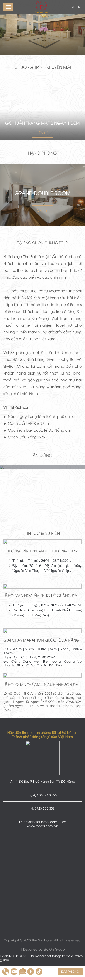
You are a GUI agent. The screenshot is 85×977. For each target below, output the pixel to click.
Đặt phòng (70, 971)
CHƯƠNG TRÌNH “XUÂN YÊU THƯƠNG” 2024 (40, 550)
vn (73, 7)
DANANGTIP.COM (13, 955)
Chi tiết (43, 210)
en (78, 7)
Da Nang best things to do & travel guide (41, 957)
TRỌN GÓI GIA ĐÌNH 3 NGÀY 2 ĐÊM (42, 123)
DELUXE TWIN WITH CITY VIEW (43, 192)
